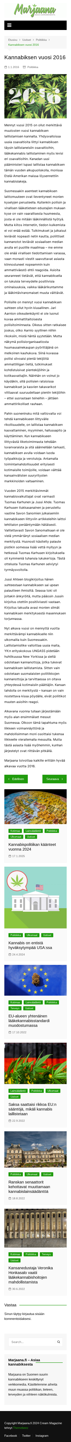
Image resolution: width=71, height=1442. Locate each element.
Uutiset (31, 836)
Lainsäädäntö (33, 830)
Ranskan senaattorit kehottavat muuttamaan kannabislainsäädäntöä (29, 1187)
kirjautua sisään (33, 1314)
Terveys (15, 1008)
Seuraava (52, 779)
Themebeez (20, 1427)
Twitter (26, 1435)
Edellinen (18, 779)
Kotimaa (15, 830)
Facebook (10, 1435)
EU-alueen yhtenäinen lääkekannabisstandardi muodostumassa (29, 1021)
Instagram (42, 1435)
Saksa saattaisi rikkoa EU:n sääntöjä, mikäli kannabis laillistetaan (32, 1109)
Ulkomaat (15, 836)
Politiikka (32, 67)
